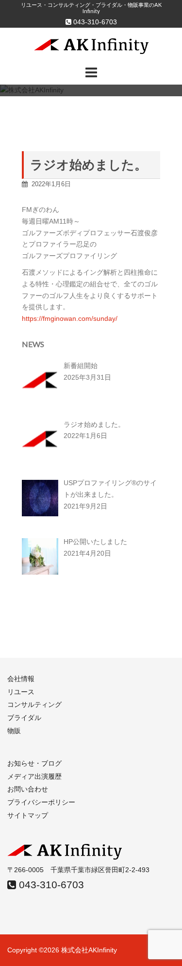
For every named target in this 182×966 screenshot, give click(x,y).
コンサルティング (34, 704)
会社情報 (20, 679)
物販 (14, 731)
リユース (20, 692)
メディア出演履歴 (34, 776)
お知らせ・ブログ (34, 763)
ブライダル (24, 717)
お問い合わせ (27, 789)
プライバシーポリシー (41, 802)
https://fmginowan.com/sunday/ (69, 318)
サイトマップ (27, 815)
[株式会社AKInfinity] (91, 46)
